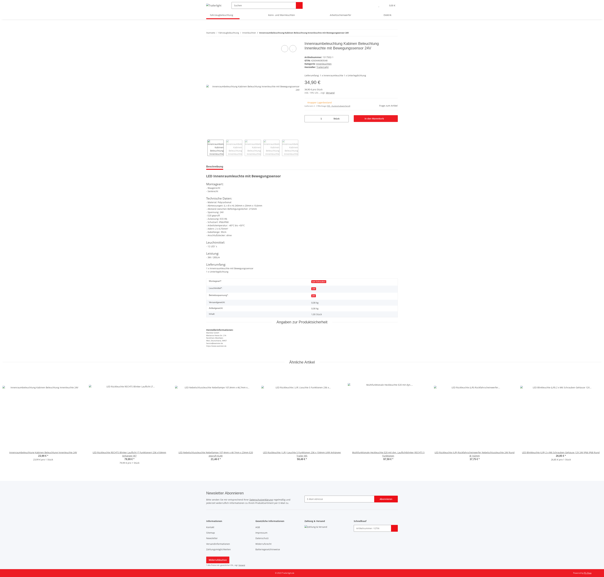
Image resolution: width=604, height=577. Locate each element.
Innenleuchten (324, 63)
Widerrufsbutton (218, 559)
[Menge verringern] (308, 118)
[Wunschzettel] (379, 5)
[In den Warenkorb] (394, 528)
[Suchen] (299, 5)
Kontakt (210, 527)
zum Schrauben (318, 282)
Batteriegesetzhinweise (267, 549)
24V (313, 296)
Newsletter (212, 538)
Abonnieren (386, 499)
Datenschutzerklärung (261, 499)
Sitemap (210, 532)
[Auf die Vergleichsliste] (284, 48)
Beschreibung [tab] (214, 166)
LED (313, 289)
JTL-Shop (587, 573)
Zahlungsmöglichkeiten (218, 549)
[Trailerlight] (213, 5)
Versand (330, 92)
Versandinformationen (218, 543)
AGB (257, 527)
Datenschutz (262, 538)
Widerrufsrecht (263, 543)
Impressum (261, 532)
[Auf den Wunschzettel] (292, 48)
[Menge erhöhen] (345, 118)
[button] (372, 5)
